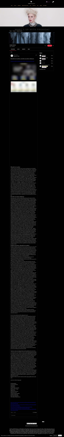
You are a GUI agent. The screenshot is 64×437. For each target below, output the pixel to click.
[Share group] (53, 45)
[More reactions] (14, 412)
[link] (13, 49)
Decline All (55, 435)
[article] (24, 236)
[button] (53, 1)
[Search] (45, 46)
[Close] (62, 435)
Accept (60, 435)
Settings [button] (51, 435)
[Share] (36, 55)
